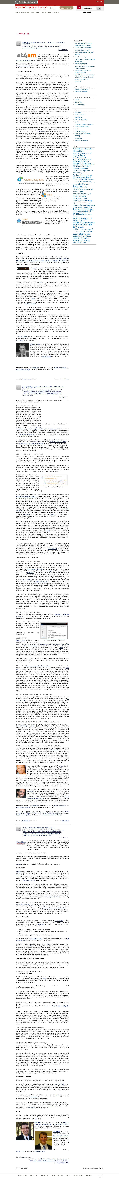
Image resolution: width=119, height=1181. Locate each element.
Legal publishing (83, 209)
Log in (77, 100)
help (68, 1175)
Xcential (60, 766)
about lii (33, 1175)
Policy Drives (59, 920)
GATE (77, 181)
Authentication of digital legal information (82, 155)
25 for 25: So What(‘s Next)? (83, 48)
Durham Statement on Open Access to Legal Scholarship (82, 177)
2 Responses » (64, 837)
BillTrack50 (30, 572)
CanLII (88, 164)
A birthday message (81, 64)
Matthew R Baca (47, 1161)
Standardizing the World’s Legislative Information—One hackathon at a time (43, 387)
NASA (29, 429)
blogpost (52, 514)
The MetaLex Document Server (51, 815)
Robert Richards (40, 1151)
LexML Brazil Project (22, 815)
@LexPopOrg (34, 1097)
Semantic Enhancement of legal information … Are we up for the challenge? (42, 812)
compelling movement (23, 904)
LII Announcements (81, 131)
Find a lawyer (35, 12)
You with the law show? (82, 50)
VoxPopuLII (23, 33)
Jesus (45, 1006)
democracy (63, 1159)
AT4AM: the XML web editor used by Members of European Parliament (43, 43)
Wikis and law (47, 835)
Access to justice (82, 148)
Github (48, 530)
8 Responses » (64, 397)
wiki (30, 946)
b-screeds (78, 112)
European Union (42, 46)
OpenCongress (42, 906)
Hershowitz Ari (26, 820)
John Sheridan (27, 580)
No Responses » (64, 49)
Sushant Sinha (89, 231)
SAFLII (79, 231)
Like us (58, 1095)
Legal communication (79, 192)
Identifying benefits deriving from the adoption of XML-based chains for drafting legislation (42, 259)
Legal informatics (79, 197)
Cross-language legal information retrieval (50, 390)
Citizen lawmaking (29, 830)
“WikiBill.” (48, 944)
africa (92, 149)
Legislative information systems (84, 221)
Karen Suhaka (35, 440)
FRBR (85, 179)
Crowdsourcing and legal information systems (48, 831)
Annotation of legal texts (30, 390)
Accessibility (22, 1175)
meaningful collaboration (53, 897)
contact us (31, 1108)
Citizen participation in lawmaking (44, 830)
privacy (81, 227)
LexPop (18, 864)
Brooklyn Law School (37, 429)
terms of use (78, 1175)
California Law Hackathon (57, 441)
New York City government (53, 429)
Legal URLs (82, 214)
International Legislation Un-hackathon (31, 443)
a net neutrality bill (29, 880)
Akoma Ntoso (41, 131)
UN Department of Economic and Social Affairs (54, 644)
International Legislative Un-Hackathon (37, 666)
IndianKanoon (85, 181)
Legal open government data (84, 206)
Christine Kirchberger (23, 369)
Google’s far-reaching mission (26, 496)
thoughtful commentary (26, 434)
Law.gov (78, 186)
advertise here (57, 1175)
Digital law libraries (84, 173)
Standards (30, 395)
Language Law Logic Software (84, 124)
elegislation (48, 392)
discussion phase (36, 938)
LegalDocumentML (30, 304)
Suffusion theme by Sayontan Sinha (93, 1168)
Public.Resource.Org (81, 229)
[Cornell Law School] (28, 4)
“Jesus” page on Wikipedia (60, 1006)
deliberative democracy (53, 1159)
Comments (80, 104)
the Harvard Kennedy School (61, 1136)
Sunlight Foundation (81, 140)
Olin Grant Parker (57, 1161)
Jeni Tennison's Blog (81, 119)
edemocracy (27, 833)
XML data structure (30, 646)
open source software (42, 48)
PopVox (31, 906)
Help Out (56, 12)
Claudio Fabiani (35, 344)
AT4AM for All (36, 275)
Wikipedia (19, 875)
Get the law (25, 12)
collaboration (42, 1159)
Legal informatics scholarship (83, 199)
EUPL (40, 282)
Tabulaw (30, 791)
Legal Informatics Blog (82, 126)
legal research (79, 211)
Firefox (38, 986)
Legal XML (51, 46)
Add (36, 1119)
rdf (91, 229)
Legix (76, 129)
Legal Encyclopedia (46, 12)
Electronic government (30, 46)
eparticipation (27, 835)
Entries (78, 102)
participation (58, 1162)
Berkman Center (80, 115)
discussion (27, 514)
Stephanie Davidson (59, 368)
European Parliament (23, 66)
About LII (18, 12)
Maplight (49, 571)
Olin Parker (56, 1131)
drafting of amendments (24, 60)
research (75, 231)
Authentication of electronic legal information (82, 161)
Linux (44, 979)
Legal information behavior (79, 203)
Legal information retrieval (82, 203)
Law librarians (80, 188)
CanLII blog (78, 117)
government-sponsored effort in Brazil (54, 908)
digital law (26, 392)
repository (19, 340)
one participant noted (41, 581)
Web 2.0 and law (37, 835)
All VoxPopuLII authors (82, 89)
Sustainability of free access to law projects (82, 235)
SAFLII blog (78, 138)
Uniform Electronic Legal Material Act (81, 240)
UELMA (76, 238)
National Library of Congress (25, 726)
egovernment (35, 833)
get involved (59, 1084)
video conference (38, 268)
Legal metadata (56, 392)
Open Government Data (37, 393)
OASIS (33, 298)
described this (52, 548)
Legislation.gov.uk (82, 218)
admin (24, 1157)
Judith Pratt (35, 368)
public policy (65, 1162)
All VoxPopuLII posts (81, 91)
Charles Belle (53, 440)
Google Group (51, 1106)
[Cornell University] (17, 4)
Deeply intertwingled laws (83, 57)
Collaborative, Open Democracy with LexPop (38, 828)
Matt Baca (38, 1122)
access (36, 1159)
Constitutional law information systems (81, 169)
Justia (77, 122)
